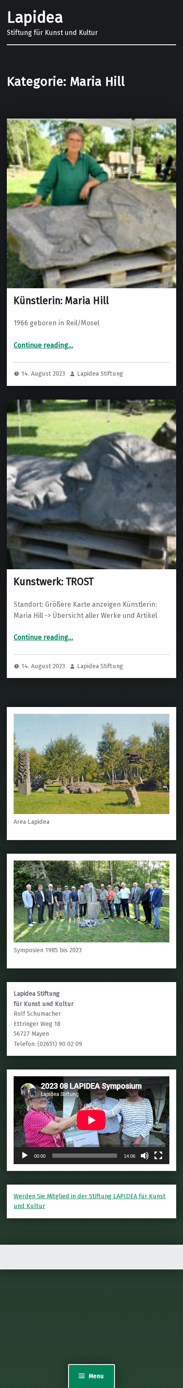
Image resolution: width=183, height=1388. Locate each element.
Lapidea (35, 17)
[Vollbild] (158, 1155)
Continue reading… (43, 345)
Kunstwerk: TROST (54, 582)
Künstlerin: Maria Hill (61, 301)
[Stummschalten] (144, 1155)
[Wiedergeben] (24, 1155)
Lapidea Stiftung (100, 373)
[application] (91, 1120)
